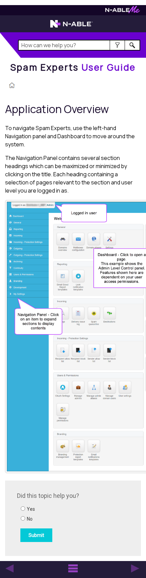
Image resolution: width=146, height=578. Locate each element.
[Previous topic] (9, 568)
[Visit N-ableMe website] (122, 11)
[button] (117, 45)
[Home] (12, 86)
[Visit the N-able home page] (71, 27)
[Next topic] (135, 568)
